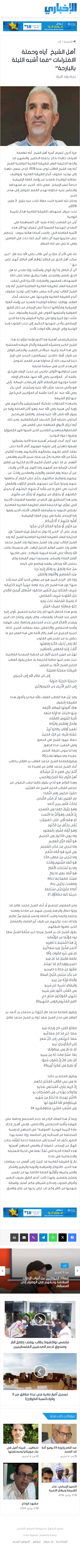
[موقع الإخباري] (60, 8)
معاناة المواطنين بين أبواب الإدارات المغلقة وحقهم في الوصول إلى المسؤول (45, 1281)
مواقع (37, 1541)
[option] (40, 1271)
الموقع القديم (21, 1541)
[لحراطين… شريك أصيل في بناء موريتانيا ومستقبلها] (20, 1433)
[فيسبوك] (72, 1237)
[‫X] (62, 1237)
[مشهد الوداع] (20, 1481)
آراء (59, 41)
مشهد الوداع (30, 1503)
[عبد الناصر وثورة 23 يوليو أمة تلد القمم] (59, 1433)
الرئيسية (68, 41)
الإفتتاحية (61, 1541)
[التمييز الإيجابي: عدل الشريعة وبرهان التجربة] (59, 1472)
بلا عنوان (48, 1541)
